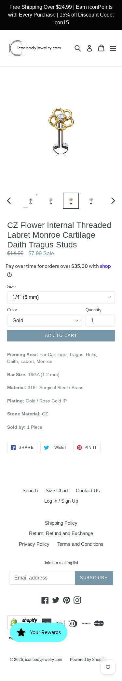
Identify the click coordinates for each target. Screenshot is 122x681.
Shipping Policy (61, 523)
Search (30, 490)
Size (11, 286)
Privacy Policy (34, 544)
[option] (30, 200)
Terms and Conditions (80, 544)
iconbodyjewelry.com (43, 659)
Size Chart (57, 490)
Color (12, 309)
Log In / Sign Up (61, 501)
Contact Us (88, 490)
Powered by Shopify (87, 659)
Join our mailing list (61, 563)
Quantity (94, 309)
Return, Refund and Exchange (61, 533)
